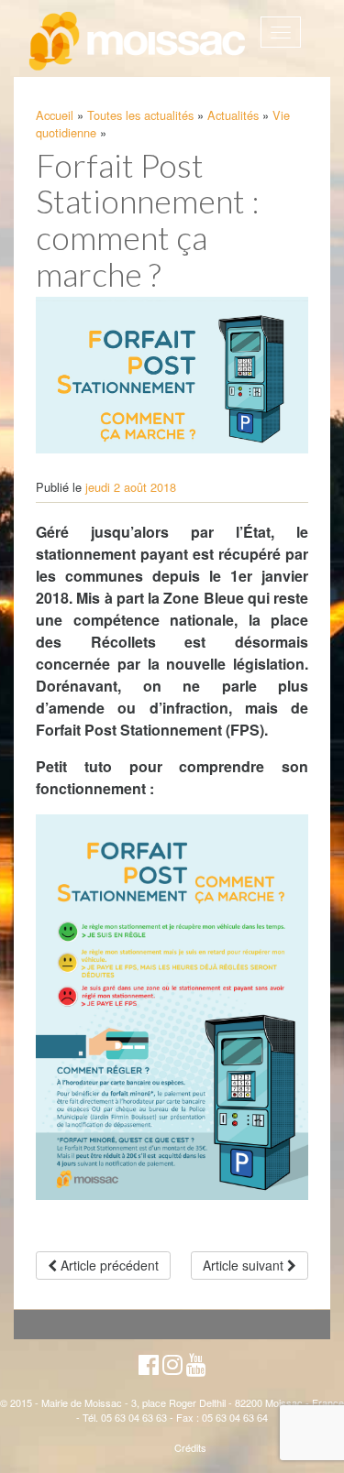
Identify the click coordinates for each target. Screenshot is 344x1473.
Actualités (233, 115)
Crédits (190, 1447)
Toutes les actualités (140, 115)
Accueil (54, 115)
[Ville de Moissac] (138, 41)
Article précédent (108, 1265)
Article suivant (245, 1265)
